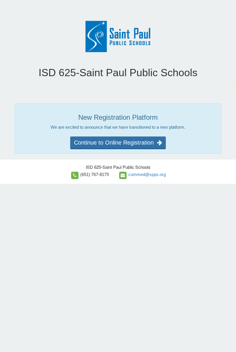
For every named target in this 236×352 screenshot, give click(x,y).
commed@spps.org (147, 174)
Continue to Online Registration (115, 142)
